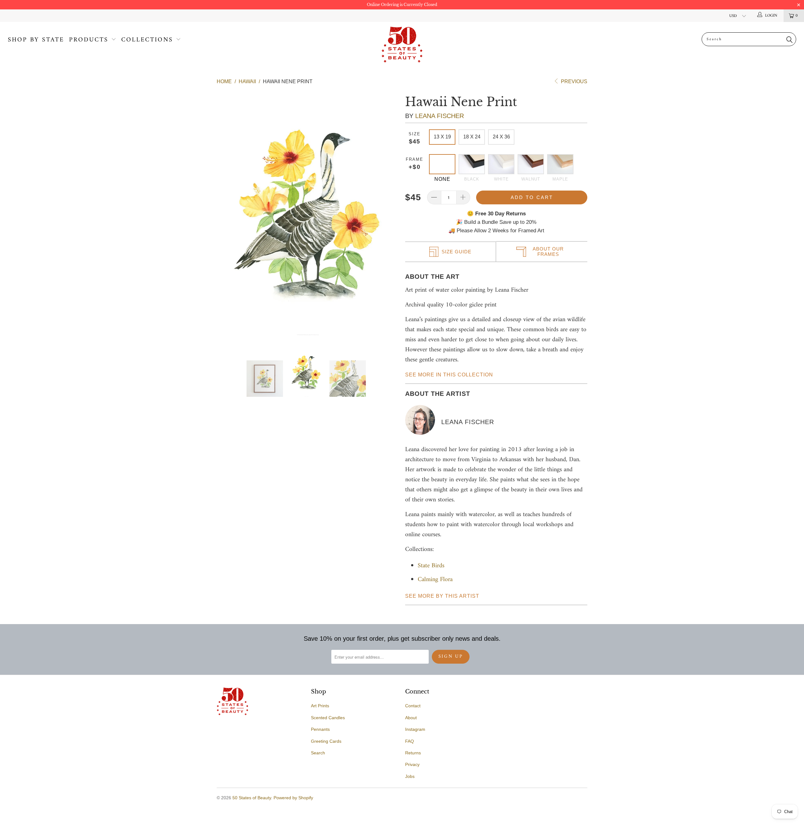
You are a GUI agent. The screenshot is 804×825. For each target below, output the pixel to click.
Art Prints (320, 705)
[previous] (226, 214)
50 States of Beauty (251, 797)
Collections (147, 40)
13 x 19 (442, 136)
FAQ (409, 741)
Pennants (320, 729)
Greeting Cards (326, 741)
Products (88, 40)
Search (318, 752)
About (411, 717)
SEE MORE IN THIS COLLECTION (449, 374)
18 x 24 (472, 136)
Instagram (415, 729)
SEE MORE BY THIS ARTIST (442, 596)
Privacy (412, 764)
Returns (413, 752)
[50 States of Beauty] (402, 44)
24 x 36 (501, 136)
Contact (413, 705)
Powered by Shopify (293, 797)
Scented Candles (328, 717)
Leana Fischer (439, 115)
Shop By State (36, 40)
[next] (389, 214)
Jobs (410, 776)
